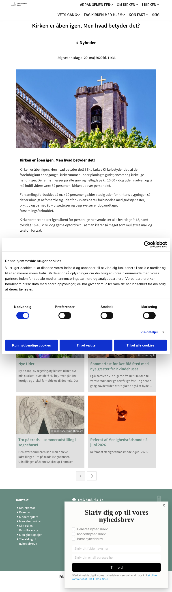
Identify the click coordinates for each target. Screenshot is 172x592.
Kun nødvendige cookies (31, 345)
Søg (155, 14)
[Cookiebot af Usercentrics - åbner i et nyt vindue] (147, 244)
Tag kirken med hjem (103, 14)
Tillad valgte (86, 345)
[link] (96, 5)
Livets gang (65, 14)
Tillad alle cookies (140, 345)
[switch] (64, 315)
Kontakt (137, 14)
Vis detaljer (149, 332)
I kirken (149, 4)
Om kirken (126, 4)
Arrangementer (95, 4)
